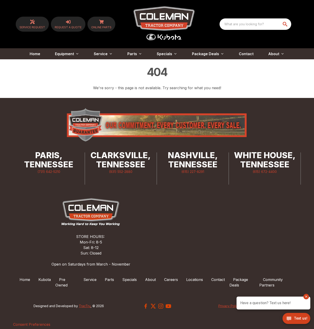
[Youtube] (168, 306)
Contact (246, 53)
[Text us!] (296, 319)
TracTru (85, 306)
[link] (32, 24)
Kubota (44, 279)
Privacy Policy (229, 306)
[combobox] (255, 24)
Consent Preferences (31, 324)
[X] (153, 306)
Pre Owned (61, 282)
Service (90, 279)
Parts (109, 279)
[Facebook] (145, 306)
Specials (129, 279)
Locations (194, 279)
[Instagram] (161, 306)
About (150, 279)
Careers (171, 279)
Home (35, 53)
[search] (285, 24)
